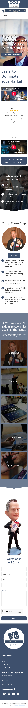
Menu (5, 15)
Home (3, 659)
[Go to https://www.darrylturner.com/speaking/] (14, 381)
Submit (14, 618)
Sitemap (16, 705)
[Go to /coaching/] (14, 353)
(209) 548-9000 (8, 684)
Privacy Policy (22, 705)
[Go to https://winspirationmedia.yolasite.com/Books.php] (14, 409)
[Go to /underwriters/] (14, 437)
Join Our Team (6, 667)
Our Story (4, 662)
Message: (4, 590)
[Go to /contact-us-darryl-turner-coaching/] (14, 465)
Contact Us (5, 664)
